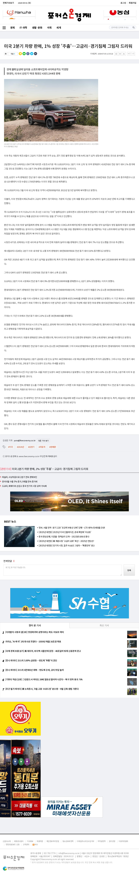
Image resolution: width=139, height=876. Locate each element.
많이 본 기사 (35, 625)
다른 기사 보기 (43, 440)
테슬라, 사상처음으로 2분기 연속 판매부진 (19, 476)
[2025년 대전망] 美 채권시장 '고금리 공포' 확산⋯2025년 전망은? (66, 540)
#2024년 (20, 446)
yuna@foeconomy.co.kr (25, 440)
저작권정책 (101, 841)
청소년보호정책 (67, 841)
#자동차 (42, 446)
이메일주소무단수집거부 (85, 841)
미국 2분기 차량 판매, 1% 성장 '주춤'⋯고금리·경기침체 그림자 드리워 (68, 46)
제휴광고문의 (18, 841)
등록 (129, 570)
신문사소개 (7, 841)
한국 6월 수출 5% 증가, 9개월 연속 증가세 (19, 481)
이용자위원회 (123, 841)
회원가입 (132, 2)
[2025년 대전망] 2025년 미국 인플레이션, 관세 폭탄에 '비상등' (65, 532)
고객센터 (26, 844)
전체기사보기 (8, 2)
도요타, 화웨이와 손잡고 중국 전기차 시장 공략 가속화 (24, 485)
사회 (49, 27)
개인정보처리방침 (52, 841)
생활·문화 (37, 27)
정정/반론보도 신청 (12, 844)
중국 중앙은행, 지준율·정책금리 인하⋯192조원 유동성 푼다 (64, 536)
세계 (58, 27)
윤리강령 (112, 841)
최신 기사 (104, 625)
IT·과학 (23, 27)
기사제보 (30, 841)
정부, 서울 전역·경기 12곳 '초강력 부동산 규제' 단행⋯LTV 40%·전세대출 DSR (72, 527)
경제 (12, 27)
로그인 (123, 2)
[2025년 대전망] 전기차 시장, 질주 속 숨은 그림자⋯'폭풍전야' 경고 (67, 545)
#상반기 (31, 446)
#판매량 (52, 446)
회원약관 (40, 841)
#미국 (10, 446)
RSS (36, 844)
